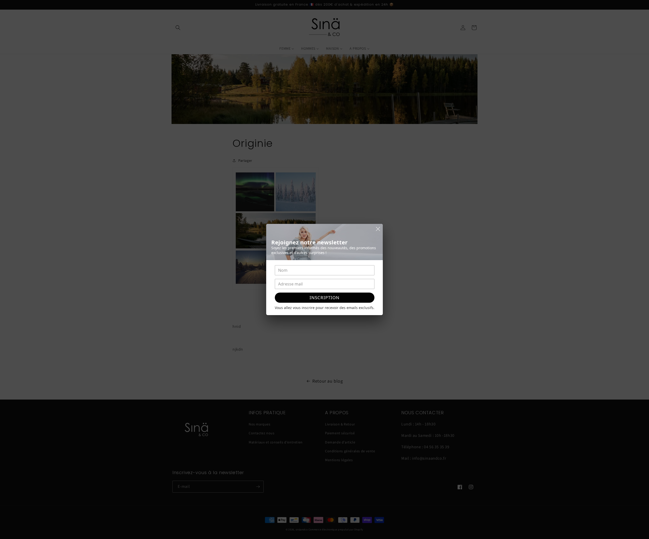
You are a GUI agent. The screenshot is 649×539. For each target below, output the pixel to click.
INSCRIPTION (324, 297)
